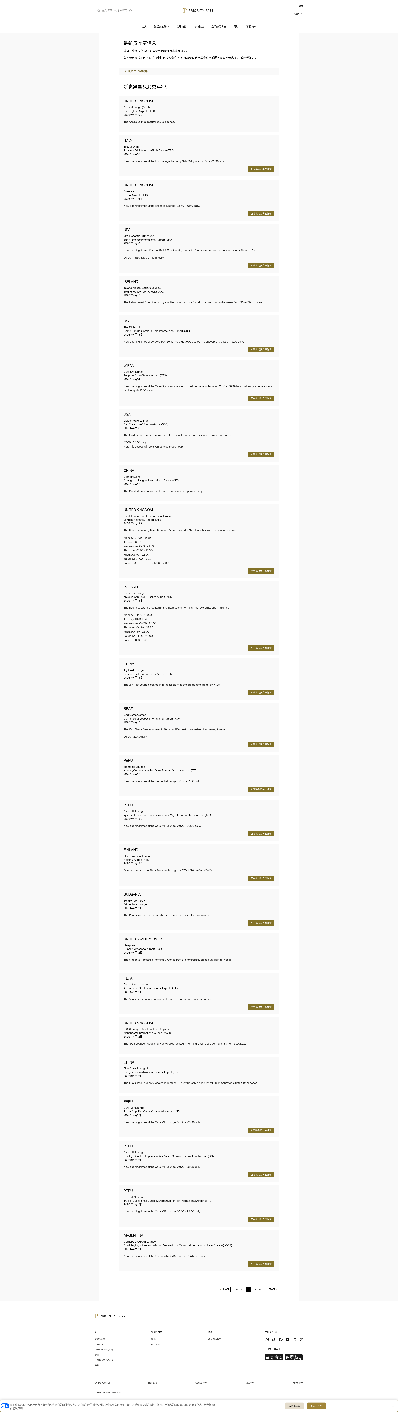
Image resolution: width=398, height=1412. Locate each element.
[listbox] (298, 14)
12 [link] (241, 1289)
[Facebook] (281, 1339)
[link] (274, 1357)
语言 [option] (296, 14)
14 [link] (256, 1289)
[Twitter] (301, 1339)
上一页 (225, 1289)
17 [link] (265, 1289)
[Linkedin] (294, 1339)
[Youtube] (287, 1339)
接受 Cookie (316, 1406)
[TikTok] (274, 1339)
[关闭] (393, 1405)
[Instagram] (267, 1339)
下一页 (272, 1289)
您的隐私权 (294, 1406)
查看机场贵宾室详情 (261, 169)
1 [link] (232, 1289)
